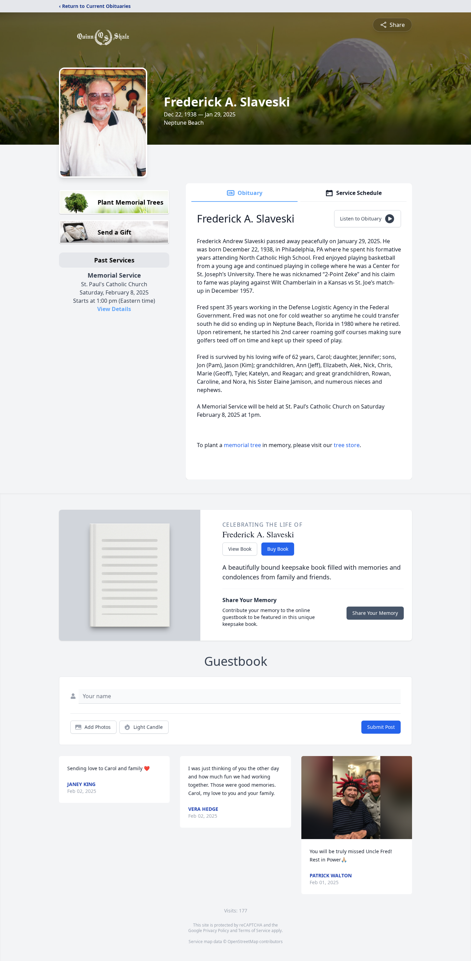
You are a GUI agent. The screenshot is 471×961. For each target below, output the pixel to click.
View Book (239, 549)
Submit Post (381, 727)
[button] (356, 797)
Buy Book (277, 549)
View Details (114, 309)
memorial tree (242, 445)
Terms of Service (254, 930)
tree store (347, 445)
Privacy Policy (216, 930)
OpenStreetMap (243, 941)
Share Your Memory (375, 613)
